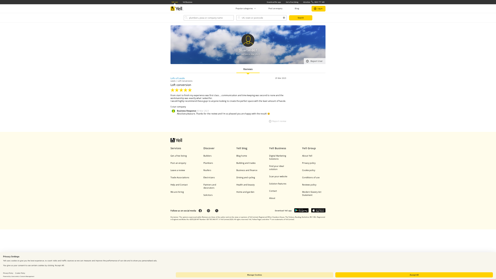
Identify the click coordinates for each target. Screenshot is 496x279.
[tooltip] (284, 18)
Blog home (241, 155)
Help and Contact (179, 184)
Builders (207, 155)
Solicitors (208, 195)
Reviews (248, 69)
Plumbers (208, 163)
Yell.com (175, 2)
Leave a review (178, 170)
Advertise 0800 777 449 (313, 2)
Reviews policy (309, 184)
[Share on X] (216, 210)
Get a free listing (292, 2)
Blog (297, 8)
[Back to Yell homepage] (177, 8)
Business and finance (246, 170)
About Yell (307, 155)
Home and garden (245, 192)
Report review (279, 121)
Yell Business (187, 2)
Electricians (209, 177)
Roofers (207, 170)
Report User (317, 61)
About (272, 198)
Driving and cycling (245, 177)
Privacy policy (309, 163)
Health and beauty (245, 184)
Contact (273, 190)
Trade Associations (180, 177)
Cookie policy (308, 170)
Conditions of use (311, 177)
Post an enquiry (275, 8)
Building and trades (246, 163)
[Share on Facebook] (200, 210)
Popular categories (244, 8)
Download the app (274, 2)
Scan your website (278, 176)
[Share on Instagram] (208, 210)
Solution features (277, 183)
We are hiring (177, 192)
